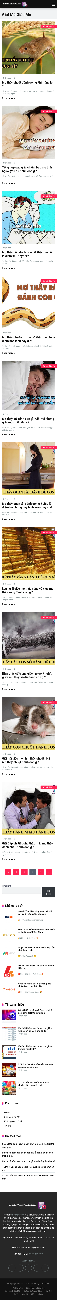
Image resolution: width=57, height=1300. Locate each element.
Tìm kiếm (6, 886)
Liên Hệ (25, 1294)
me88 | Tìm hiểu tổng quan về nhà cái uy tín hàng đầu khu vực (35, 912)
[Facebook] (36, 1268)
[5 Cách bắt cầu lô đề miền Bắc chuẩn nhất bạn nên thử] (9, 1094)
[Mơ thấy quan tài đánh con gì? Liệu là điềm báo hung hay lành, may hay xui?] (28, 468)
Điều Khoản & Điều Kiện (35, 1288)
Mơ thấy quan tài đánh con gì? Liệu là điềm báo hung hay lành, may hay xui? (27, 505)
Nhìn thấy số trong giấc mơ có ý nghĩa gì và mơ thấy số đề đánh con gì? (27, 675)
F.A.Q (16, 1294)
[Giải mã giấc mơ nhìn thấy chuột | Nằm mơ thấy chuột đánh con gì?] (28, 723)
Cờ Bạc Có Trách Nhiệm (33, 1291)
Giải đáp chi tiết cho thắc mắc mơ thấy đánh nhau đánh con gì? (27, 845)
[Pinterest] (20, 1268)
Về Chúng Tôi (18, 1288)
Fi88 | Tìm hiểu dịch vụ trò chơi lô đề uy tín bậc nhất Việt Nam (36, 930)
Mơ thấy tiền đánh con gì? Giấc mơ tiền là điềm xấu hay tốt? (28, 254)
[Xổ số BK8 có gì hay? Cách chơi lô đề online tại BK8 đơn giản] (9, 1022)
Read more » (8, 98)
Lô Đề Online (18, 1214)
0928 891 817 (36, 1254)
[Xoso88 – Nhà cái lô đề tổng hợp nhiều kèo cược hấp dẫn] (9, 995)
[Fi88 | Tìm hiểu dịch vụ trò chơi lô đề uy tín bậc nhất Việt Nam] (9, 941)
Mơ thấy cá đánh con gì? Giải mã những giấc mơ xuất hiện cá (28, 420)
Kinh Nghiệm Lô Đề (13, 1121)
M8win (40, 1294)
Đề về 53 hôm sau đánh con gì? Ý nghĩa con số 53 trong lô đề (35, 1029)
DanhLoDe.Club (27, 1284)
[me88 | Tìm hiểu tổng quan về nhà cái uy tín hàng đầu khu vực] (9, 923)
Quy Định (49, 1291)
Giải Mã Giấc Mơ (49, 26)
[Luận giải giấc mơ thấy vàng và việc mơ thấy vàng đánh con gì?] (28, 553)
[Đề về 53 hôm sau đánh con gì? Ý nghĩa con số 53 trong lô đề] (9, 1040)
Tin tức (7, 1126)
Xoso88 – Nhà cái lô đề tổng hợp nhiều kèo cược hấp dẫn (34, 985)
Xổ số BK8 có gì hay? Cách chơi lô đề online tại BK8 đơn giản (35, 1011)
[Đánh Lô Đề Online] (15, 4)
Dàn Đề (7, 1112)
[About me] (45, 1268)
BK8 (32, 1294)
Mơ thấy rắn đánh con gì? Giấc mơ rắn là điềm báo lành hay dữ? (28, 339)
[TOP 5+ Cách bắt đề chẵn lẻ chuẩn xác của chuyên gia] (9, 1076)
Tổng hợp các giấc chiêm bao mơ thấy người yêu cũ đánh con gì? (27, 169)
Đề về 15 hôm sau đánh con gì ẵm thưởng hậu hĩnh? (35, 1047)
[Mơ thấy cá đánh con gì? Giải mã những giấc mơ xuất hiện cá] (28, 385)
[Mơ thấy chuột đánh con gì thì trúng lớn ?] (28, 47)
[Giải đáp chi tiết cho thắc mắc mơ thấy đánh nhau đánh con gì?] (28, 808)
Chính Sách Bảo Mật (12, 1291)
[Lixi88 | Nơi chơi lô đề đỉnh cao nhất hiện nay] (9, 977)
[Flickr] (28, 1268)
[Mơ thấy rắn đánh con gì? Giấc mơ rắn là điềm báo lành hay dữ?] (28, 302)
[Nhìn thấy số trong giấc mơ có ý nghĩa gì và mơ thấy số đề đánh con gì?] (28, 638)
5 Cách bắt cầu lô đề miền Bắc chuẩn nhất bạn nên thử (33, 1083)
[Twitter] (11, 1268)
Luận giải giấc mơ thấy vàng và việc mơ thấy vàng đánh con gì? (27, 590)
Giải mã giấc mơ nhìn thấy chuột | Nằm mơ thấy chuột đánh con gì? (27, 760)
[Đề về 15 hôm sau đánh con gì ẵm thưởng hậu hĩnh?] (9, 1058)
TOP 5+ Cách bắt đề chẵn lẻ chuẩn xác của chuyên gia (35, 1065)
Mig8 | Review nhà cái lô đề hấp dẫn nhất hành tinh (36, 949)
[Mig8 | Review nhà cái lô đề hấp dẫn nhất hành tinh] (9, 959)
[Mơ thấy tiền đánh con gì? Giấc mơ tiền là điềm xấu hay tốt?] (28, 217)
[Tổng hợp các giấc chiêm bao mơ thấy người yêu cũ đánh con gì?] (28, 132)
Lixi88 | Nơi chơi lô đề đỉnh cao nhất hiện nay (36, 967)
